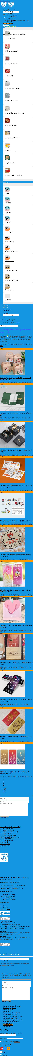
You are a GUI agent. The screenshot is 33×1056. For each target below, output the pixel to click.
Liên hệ (5, 307)
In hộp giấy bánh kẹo (10, 1018)
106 (4, 791)
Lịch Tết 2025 (11, 20)
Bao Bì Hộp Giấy (12, 15)
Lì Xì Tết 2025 (11, 17)
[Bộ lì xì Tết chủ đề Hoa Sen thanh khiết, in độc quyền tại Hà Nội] (12, 769)
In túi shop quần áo (9, 1008)
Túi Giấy (9, 13)
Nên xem (6, 182)
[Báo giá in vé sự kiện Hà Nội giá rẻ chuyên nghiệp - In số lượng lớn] (12, 696)
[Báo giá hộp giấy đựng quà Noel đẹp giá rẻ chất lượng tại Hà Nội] (12, 375)
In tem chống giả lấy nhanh (12, 1006)
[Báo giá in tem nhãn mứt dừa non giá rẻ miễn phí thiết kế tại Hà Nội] (12, 587)
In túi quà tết (7, 1011)
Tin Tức (5, 305)
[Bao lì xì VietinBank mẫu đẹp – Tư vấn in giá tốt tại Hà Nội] (12, 733)
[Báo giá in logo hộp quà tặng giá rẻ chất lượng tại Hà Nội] (12, 447)
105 (4, 790)
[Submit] (4, 14)
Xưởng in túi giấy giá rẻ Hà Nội (13, 1020)
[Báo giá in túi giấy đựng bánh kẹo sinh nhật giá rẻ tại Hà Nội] (12, 622)
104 (4, 788)
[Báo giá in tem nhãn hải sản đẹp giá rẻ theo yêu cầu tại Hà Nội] (12, 551)
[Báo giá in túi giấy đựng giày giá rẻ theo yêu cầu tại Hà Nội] (12, 659)
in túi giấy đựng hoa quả (11, 1021)
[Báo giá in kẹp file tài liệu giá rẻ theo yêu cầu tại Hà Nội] (12, 410)
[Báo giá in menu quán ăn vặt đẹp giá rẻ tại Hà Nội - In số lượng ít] (12, 482)
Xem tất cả (10, 22)
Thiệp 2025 (10, 18)
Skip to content (5, 1)
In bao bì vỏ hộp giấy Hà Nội (12, 1016)
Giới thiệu (6, 25)
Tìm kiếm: (6, 313)
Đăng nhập (17, 1041)
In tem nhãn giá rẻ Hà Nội (11, 1013)
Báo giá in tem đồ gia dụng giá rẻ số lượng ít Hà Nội (16, 521)
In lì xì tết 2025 (8, 1009)
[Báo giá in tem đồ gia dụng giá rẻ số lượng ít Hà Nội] (12, 518)
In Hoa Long (4, 320)
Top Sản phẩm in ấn (9, 26)
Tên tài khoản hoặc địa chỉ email (11, 1033)
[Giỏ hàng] (4, 17)
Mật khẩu (3, 1038)
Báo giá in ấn (7, 1023)
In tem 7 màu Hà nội (10, 1015)
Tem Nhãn (10, 11)
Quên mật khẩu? (5, 1045)
